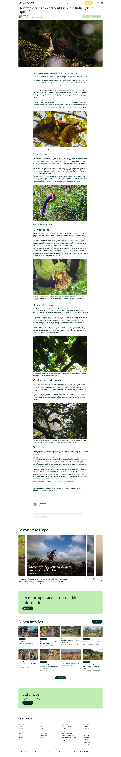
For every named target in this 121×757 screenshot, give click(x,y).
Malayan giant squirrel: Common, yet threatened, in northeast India (56, 481)
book (35, 255)
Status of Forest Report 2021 (43, 319)
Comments (86, 16)
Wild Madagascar (66, 726)
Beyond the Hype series (93, 579)
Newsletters (43, 733)
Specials (69, 3)
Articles (75, 3)
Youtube (86, 731)
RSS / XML (86, 744)
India (30, 17)
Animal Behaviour (39, 514)
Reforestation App (67, 733)
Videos (56, 3)
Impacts (42, 731)
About (41, 726)
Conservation (56, 514)
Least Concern (70, 95)
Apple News (87, 742)
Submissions (43, 735)
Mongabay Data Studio (68, 740)
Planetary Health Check (68, 735)
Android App (87, 740)
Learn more (27, 608)
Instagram (86, 728)
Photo (68, 149)
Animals (48, 514)
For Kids (64, 728)
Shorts (80, 3)
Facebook (86, 735)
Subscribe (88, 3)
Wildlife (79, 514)
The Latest (21, 740)
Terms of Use (43, 737)
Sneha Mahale (27, 15)
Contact (42, 728)
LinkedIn (86, 726)
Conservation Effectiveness (69, 737)
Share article (96, 16)
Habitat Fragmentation (69, 514)
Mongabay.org (65, 731)
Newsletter (27, 703)
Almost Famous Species (37, 17)
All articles (96, 621)
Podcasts (62, 3)
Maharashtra (43, 517)
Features (50, 3)
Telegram (86, 737)
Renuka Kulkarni (42, 503)
